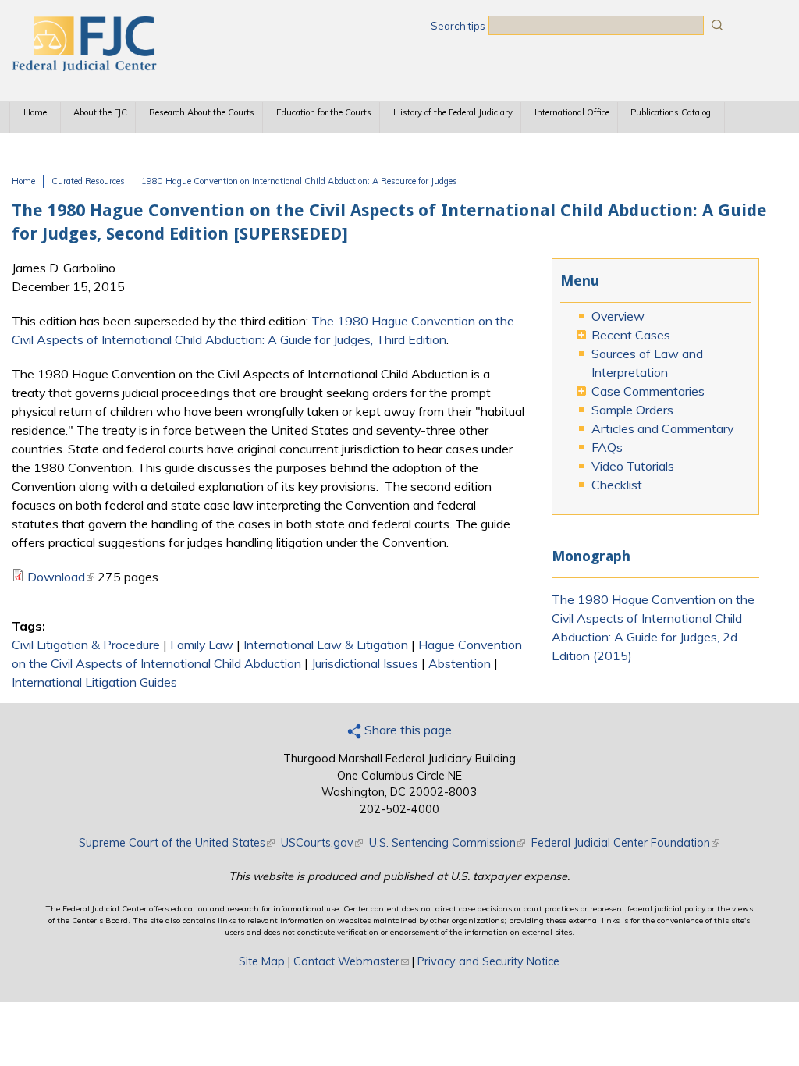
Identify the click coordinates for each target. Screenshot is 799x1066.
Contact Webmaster (351, 961)
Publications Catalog (670, 112)
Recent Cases (630, 335)
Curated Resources (88, 181)
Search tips (458, 26)
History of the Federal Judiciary (453, 112)
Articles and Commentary (662, 428)
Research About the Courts (201, 112)
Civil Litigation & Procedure (86, 644)
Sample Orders (632, 410)
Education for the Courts (323, 112)
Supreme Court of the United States (177, 843)
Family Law (201, 644)
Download (60, 577)
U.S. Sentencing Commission (447, 843)
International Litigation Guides (94, 682)
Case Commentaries (648, 391)
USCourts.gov (322, 843)
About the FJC (100, 112)
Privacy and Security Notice (488, 961)
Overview (618, 316)
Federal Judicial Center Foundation (625, 843)
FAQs (607, 447)
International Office (571, 112)
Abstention (459, 663)
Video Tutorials (632, 466)
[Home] (83, 66)
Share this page (406, 729)
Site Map (262, 961)
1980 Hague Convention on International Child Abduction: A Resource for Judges (299, 181)
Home (35, 112)
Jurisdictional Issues (364, 663)
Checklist (616, 484)
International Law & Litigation (325, 644)
